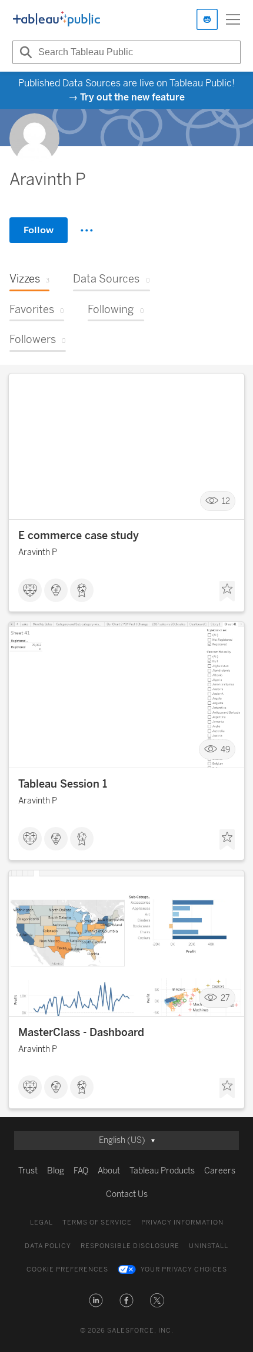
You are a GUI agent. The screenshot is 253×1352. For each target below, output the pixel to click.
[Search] (24, 52)
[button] (95, 1300)
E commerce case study (78, 535)
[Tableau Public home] (56, 19)
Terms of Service (97, 1222)
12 (226, 501)
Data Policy (48, 1246)
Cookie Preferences (67, 1269)
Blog (55, 1171)
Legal (41, 1222)
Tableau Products (162, 1171)
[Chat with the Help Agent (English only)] (207, 19)
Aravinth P (37, 552)
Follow (39, 230)
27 (225, 998)
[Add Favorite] (227, 591)
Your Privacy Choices (184, 1269)
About (109, 1171)
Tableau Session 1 (62, 784)
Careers (219, 1171)
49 (225, 750)
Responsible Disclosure (130, 1246)
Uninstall (208, 1246)
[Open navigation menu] (233, 19)
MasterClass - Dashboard (81, 1032)
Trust (28, 1171)
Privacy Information (182, 1222)
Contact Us (127, 1194)
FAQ (81, 1171)
